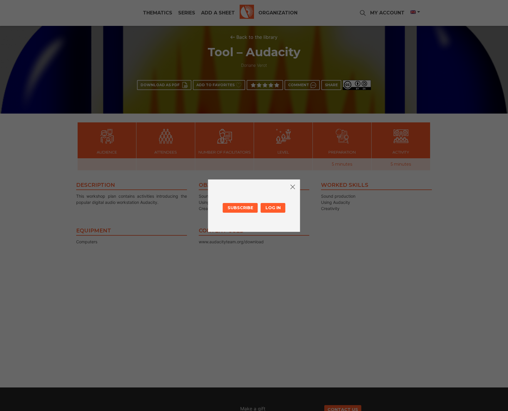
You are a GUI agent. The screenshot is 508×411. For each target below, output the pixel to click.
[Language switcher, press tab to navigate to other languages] (414, 12)
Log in (273, 207)
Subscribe (240, 207)
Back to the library (257, 37)
